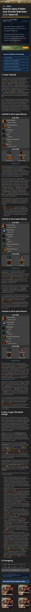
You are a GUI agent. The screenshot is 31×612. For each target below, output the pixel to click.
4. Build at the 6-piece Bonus (11, 66)
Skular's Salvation (7, 302)
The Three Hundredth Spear (17, 300)
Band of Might (8, 207)
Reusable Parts (6, 447)
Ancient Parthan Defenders (18, 523)
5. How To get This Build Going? (12, 69)
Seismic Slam (6, 92)
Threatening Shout (11, 125)
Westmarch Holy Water (13, 453)
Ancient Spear (12, 91)
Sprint (8, 134)
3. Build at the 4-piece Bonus (11, 63)
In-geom (26, 509)
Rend (12, 89)
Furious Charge (13, 81)
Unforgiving (9, 373)
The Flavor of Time (25, 555)
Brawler (5, 291)
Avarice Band (10, 542)
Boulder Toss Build (10, 379)
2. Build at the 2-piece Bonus (11, 60)
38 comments (25, 21)
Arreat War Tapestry (13, 451)
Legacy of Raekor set (8, 78)
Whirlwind (10, 83)
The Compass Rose (14, 548)
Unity (6, 555)
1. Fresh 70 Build (8, 57)
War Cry (8, 144)
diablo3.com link (15, 163)
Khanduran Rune (14, 450)
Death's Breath (12, 448)
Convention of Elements (14, 550)
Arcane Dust (17, 447)
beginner (9, 6)
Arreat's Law (15, 278)
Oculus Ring (14, 555)
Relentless (5, 391)
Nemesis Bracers (12, 529)
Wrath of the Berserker (12, 139)
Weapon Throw (22, 366)
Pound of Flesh (21, 289)
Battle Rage (9, 130)
